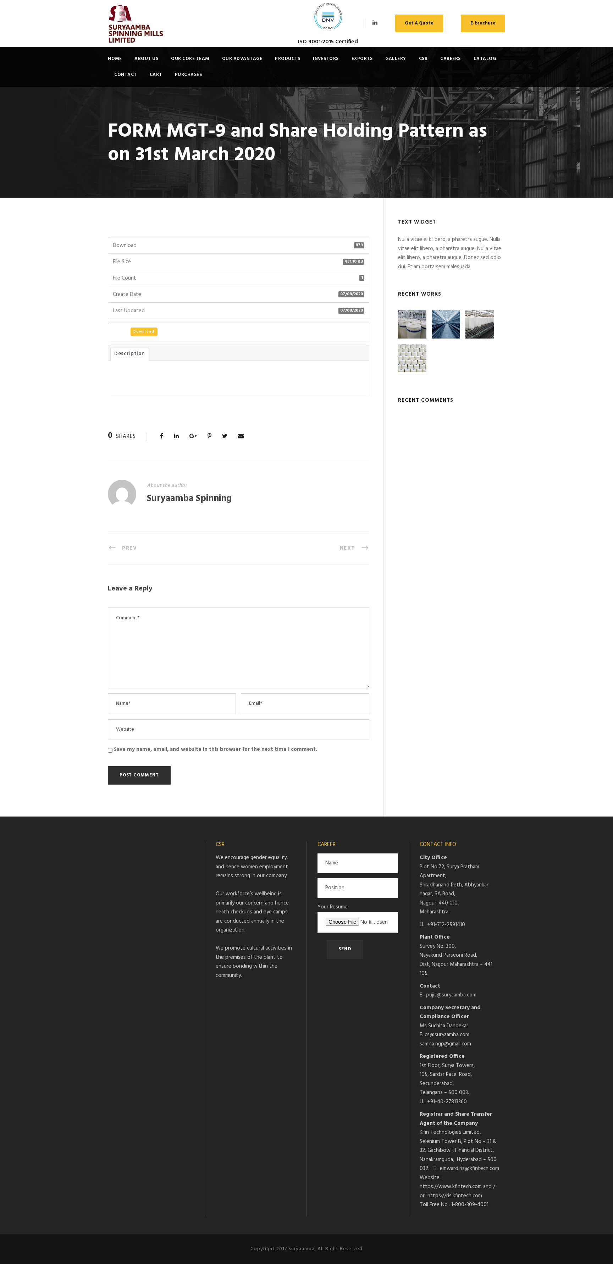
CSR (423, 58)
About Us (146, 58)
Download (143, 331)
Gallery (395, 58)
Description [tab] (129, 354)
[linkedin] (374, 23)
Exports (362, 58)
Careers (450, 58)
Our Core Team (190, 58)
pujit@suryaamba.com (451, 995)
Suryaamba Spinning (189, 498)
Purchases (188, 74)
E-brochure (483, 23)
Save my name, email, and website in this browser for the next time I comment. (215, 749)
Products (287, 58)
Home (115, 58)
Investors (326, 58)
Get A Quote (419, 23)
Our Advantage (242, 58)
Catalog (485, 58)
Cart (156, 74)
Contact (125, 74)
